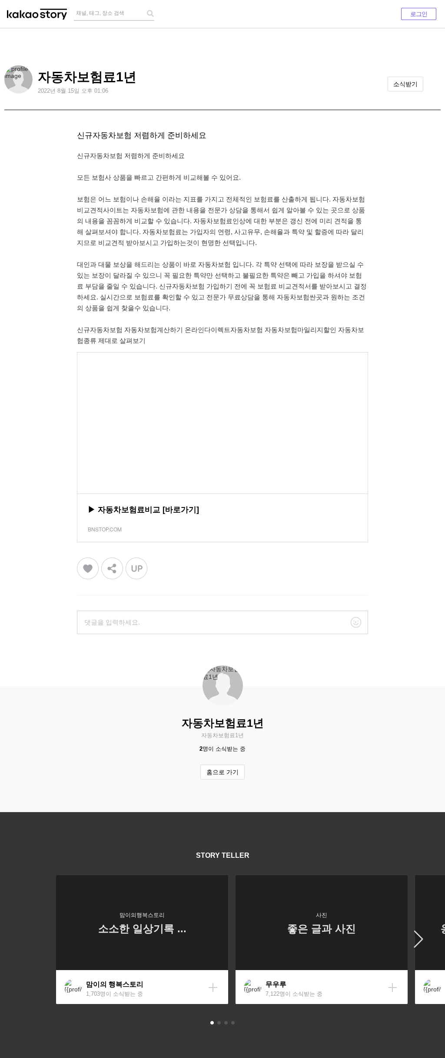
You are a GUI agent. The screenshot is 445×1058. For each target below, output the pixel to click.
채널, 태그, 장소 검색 (100, 13)
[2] (219, 1022)
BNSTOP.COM (105, 529)
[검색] (150, 13)
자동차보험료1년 (87, 77)
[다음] (419, 939)
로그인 (418, 13)
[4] (232, 1022)
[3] (225, 1022)
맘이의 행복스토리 (114, 984)
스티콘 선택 (355, 622)
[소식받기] (212, 987)
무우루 (276, 984)
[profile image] (18, 79)
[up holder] (136, 569)
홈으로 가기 (222, 772)
